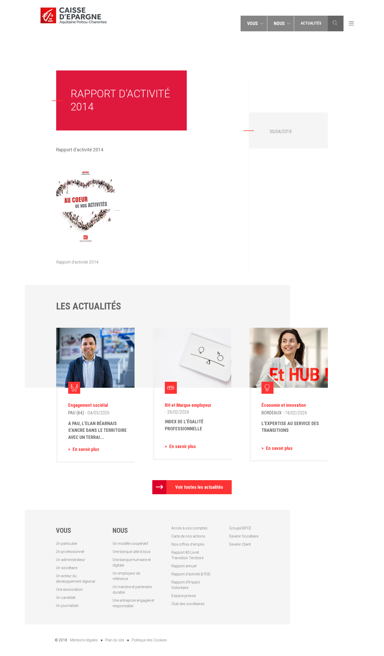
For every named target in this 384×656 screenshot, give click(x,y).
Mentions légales (84, 640)
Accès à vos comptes (189, 528)
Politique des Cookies (149, 640)
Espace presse (183, 596)
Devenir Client (240, 544)
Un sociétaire (66, 568)
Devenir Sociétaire (243, 536)
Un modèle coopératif (130, 543)
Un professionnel (70, 552)
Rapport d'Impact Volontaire (185, 585)
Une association (69, 589)
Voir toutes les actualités (199, 487)
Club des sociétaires (188, 604)
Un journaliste (67, 606)
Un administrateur (70, 560)
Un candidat (65, 597)
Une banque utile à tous (131, 552)
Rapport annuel (183, 566)
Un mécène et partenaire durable (132, 589)
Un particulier (66, 543)
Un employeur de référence (126, 576)
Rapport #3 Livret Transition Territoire (187, 555)
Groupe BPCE (240, 528)
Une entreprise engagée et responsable (133, 603)
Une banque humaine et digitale (132, 562)
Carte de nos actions (188, 536)
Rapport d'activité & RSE (191, 574)
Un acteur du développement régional (75, 578)
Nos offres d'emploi (187, 544)
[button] (254, 23)
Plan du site (114, 640)
